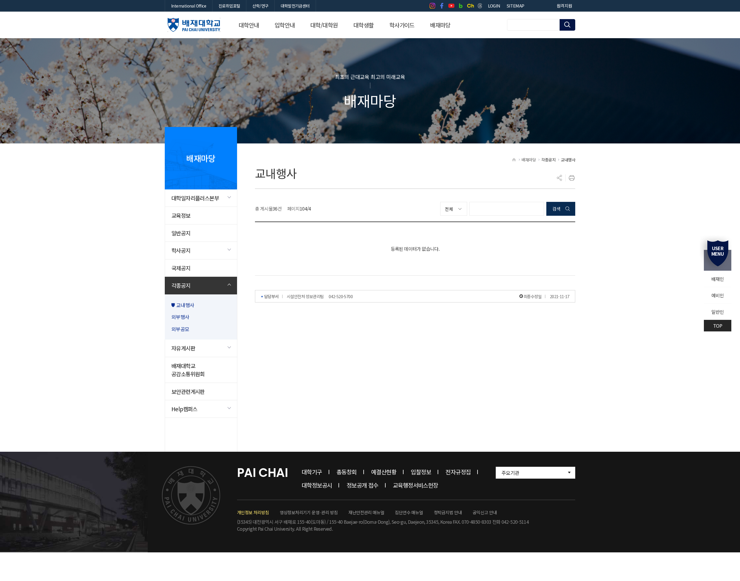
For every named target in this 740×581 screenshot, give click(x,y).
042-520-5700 (341, 296)
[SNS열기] (559, 177)
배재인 (717, 278)
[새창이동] (432, 6)
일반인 (717, 311)
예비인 (717, 295)
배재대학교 (194, 25)
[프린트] (571, 177)
